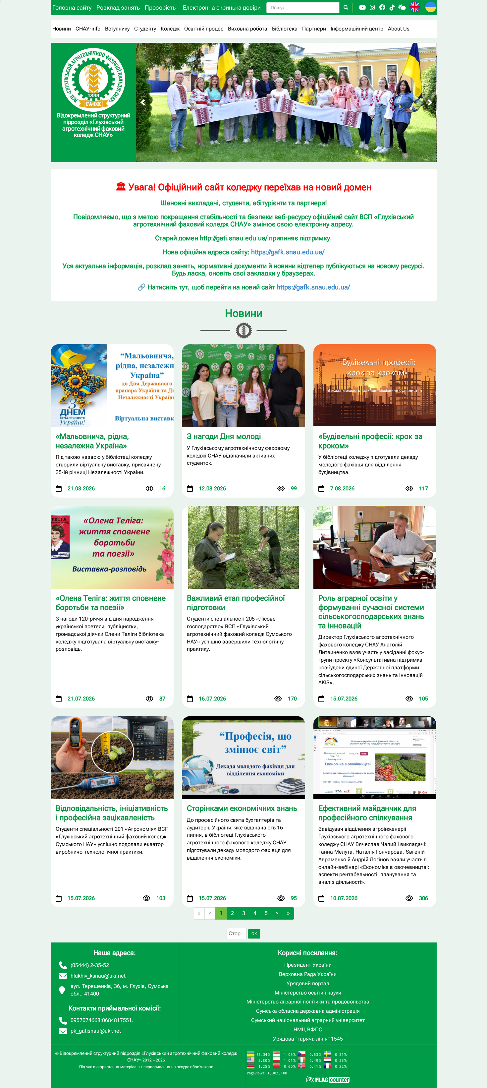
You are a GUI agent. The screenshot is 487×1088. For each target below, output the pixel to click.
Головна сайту (71, 7)
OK (254, 934)
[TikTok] (392, 7)
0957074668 (85, 1020)
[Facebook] (382, 7)
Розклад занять (118, 7)
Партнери (314, 29)
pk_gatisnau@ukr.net (96, 1031)
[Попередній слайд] (142, 102)
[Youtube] (362, 7)
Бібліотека (285, 29)
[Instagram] (372, 7)
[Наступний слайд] (430, 102)
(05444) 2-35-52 (90, 965)
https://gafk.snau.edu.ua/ (287, 252)
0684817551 (117, 1020)
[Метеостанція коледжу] (402, 7)
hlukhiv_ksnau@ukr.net (98, 976)
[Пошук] (345, 7)
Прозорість (160, 7)
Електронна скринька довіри (222, 7)
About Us (398, 29)
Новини (61, 29)
